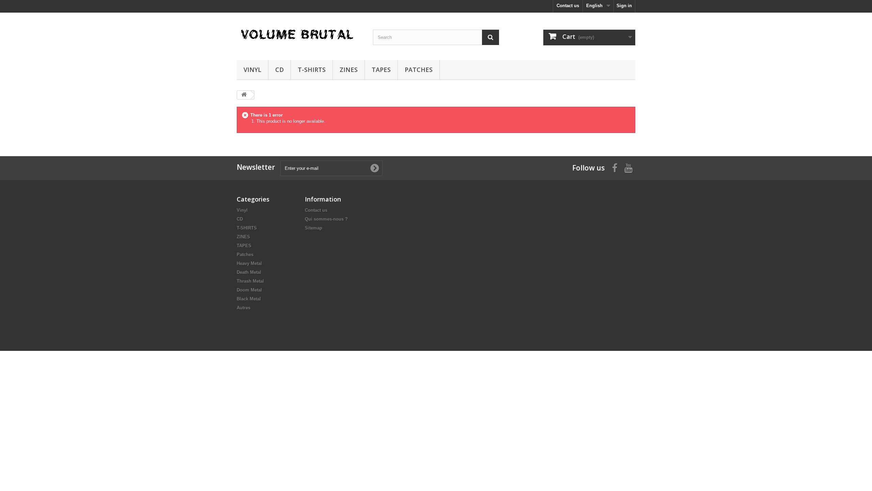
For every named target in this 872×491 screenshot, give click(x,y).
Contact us (568, 5)
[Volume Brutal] (300, 34)
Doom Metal (249, 290)
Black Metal (249, 298)
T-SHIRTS (312, 69)
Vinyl (252, 69)
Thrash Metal (250, 281)
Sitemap (313, 227)
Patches (419, 69)
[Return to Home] (243, 95)
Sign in (624, 5)
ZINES (349, 69)
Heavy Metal (249, 263)
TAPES (381, 69)
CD (279, 69)
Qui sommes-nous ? (326, 219)
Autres (243, 307)
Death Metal (249, 272)
